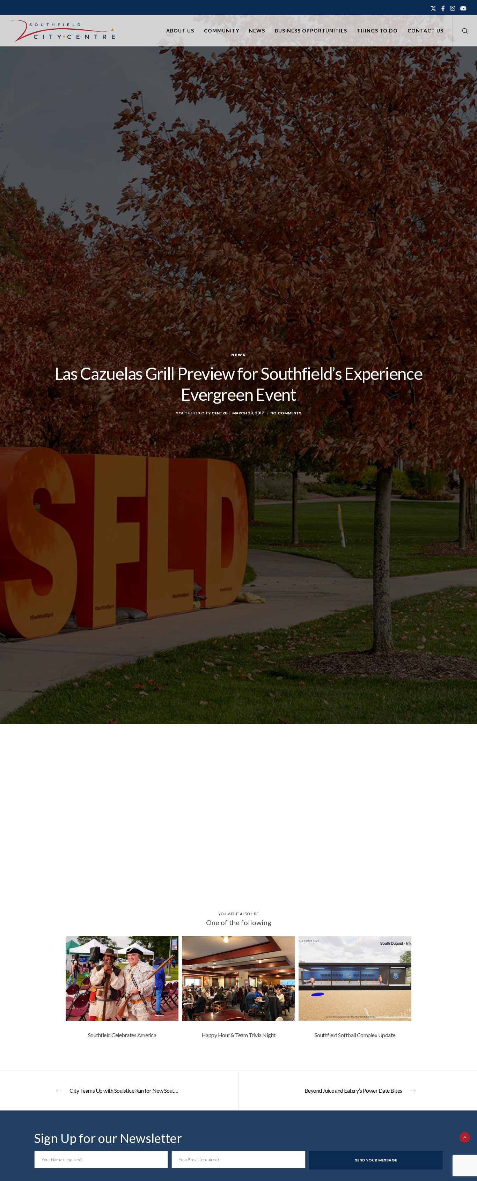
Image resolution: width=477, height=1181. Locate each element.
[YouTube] (463, 8)
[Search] (460, 30)
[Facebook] (443, 8)
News (238, 354)
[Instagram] (452, 8)
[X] (433, 8)
